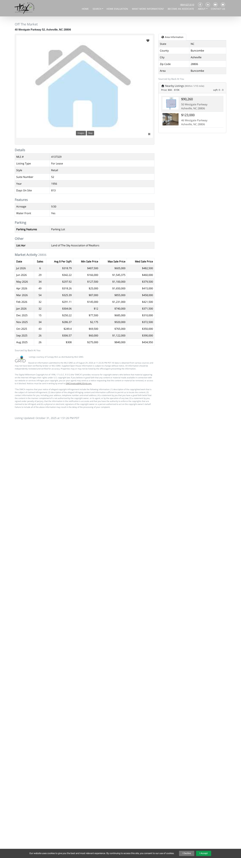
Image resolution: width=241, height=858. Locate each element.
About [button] (202, 8)
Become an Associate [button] (181, 8)
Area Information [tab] (173, 37)
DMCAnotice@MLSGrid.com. (79, 383)
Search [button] (97, 8)
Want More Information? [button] (148, 8)
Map (90, 133)
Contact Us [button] (218, 8)
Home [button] (85, 8)
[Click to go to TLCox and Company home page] (24, 8)
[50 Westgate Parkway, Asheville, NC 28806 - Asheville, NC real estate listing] (170, 103)
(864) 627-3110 (187, 4)
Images (81, 133)
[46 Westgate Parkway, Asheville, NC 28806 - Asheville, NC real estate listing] (170, 119)
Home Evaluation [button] (118, 8)
